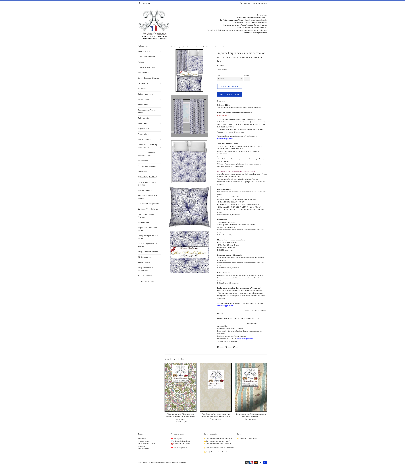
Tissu (218, 75)
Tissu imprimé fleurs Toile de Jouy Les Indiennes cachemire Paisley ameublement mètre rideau (180, 416)
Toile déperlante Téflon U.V (148, 67)
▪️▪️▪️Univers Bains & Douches (147, 183)
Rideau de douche (145, 190)
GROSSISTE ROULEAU (147, 177)
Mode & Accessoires (149, 276)
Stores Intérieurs (144, 171)
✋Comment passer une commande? (217, 441)
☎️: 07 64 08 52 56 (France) (180, 444)
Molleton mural (143, 222)
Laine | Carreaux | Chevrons (149, 78)
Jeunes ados (149, 83)
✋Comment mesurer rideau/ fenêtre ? (217, 444)
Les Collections (143, 449)
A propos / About (143, 441)
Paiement (141, 446)
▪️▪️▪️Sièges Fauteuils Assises (147, 245)
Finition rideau (143, 161)
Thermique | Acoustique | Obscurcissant (149, 146)
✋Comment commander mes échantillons (219, 448)
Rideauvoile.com (156, 462)
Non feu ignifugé (149, 139)
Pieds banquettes (144, 257)
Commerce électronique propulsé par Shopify (174, 462)
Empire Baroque (149, 51)
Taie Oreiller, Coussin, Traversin (146, 215)
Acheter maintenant (229, 94)
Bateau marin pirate (145, 94)
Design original (149, 99)
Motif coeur (142, 89)
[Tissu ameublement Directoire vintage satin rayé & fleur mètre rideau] (251, 387)
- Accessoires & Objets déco (148, 203)
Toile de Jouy (143, 46)
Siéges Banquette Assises (148, 252)
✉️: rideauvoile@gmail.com (180, 441)
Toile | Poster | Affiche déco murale (148, 237)
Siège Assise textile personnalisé (145, 269)
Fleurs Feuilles (149, 73)
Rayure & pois (149, 129)
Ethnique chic (149, 123)
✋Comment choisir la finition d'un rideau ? (218, 438)
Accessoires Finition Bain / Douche (148, 197)
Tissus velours (149, 134)
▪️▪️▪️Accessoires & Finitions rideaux (146, 154)
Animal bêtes (149, 105)
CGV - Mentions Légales (146, 444)
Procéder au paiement (259, 3)
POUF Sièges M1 (144, 262)
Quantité (246, 75)
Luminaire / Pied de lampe (149, 209)
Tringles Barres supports (147, 166)
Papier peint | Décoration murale (147, 229)
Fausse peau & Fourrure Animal (149, 111)
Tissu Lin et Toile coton (149, 57)
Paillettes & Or (143, 118)
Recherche (142, 438)
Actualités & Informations (248, 438)
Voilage (141, 62)
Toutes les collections (146, 281)
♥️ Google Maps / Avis (179, 448)
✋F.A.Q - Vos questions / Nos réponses (218, 452)
